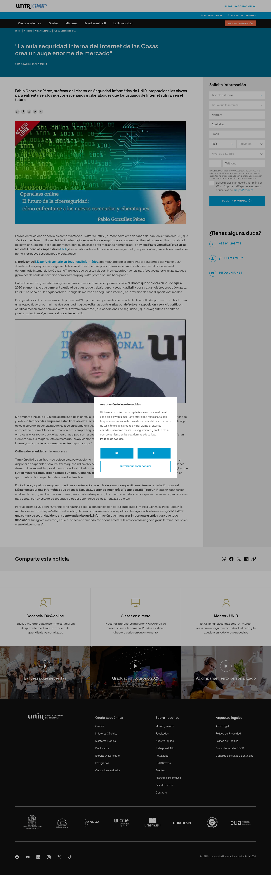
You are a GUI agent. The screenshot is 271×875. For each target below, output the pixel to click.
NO (117, 453)
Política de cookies (112, 439)
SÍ (154, 453)
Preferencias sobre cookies (135, 466)
